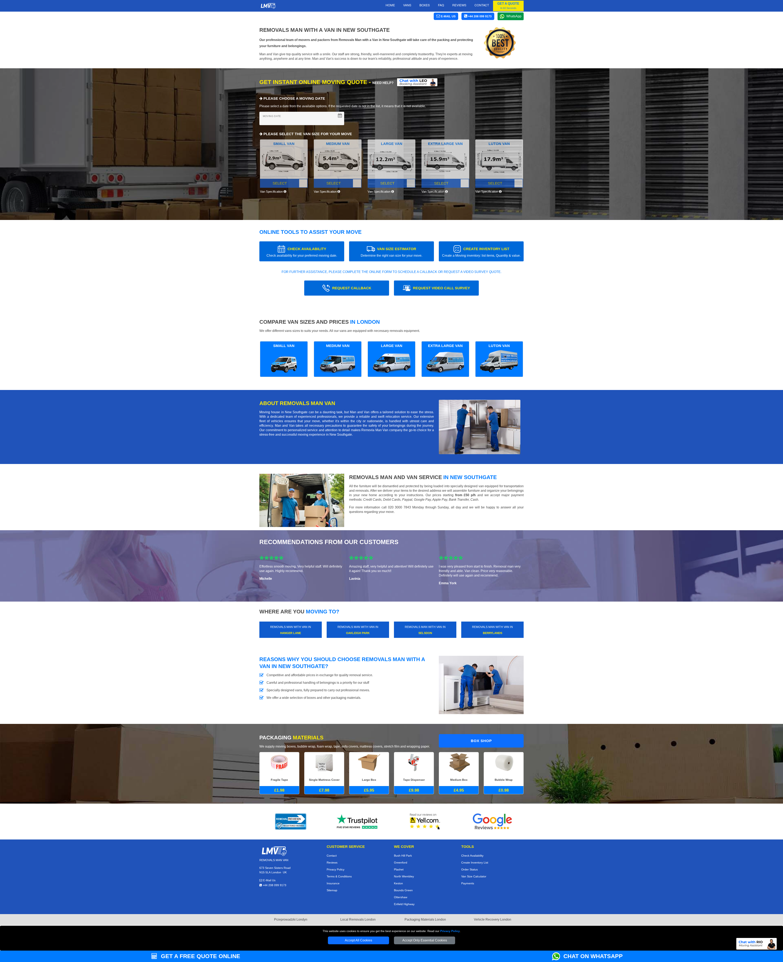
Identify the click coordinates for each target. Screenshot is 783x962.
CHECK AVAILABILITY (302, 252)
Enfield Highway (404, 904)
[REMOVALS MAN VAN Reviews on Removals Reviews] (290, 821)
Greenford (400, 862)
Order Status (469, 869)
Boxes (424, 5)
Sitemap (332, 890)
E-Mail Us (268, 880)
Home (390, 5)
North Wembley (404, 876)
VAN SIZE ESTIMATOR (391, 252)
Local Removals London (358, 919)
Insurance (333, 883)
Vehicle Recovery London (492, 919)
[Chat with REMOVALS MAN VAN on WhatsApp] (557, 956)
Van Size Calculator (473, 876)
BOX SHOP (481, 741)
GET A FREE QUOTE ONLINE (199, 956)
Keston (398, 883)
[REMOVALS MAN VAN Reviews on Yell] (425, 821)
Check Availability (472, 855)
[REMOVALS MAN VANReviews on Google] (492, 821)
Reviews (459, 5)
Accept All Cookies (358, 940)
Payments (467, 883)
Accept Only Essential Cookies (424, 940)
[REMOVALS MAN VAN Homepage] (268, 6)
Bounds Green (403, 890)
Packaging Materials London (425, 919)
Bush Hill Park (403, 855)
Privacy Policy (450, 931)
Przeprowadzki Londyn (290, 919)
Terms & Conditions (339, 876)
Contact (481, 5)
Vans (407, 5)
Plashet (399, 869)
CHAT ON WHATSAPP (593, 956)
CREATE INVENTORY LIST (481, 252)
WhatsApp (513, 16)
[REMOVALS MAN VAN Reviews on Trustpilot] (357, 821)
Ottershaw (400, 897)
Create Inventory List (474, 862)
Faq (441, 5)
